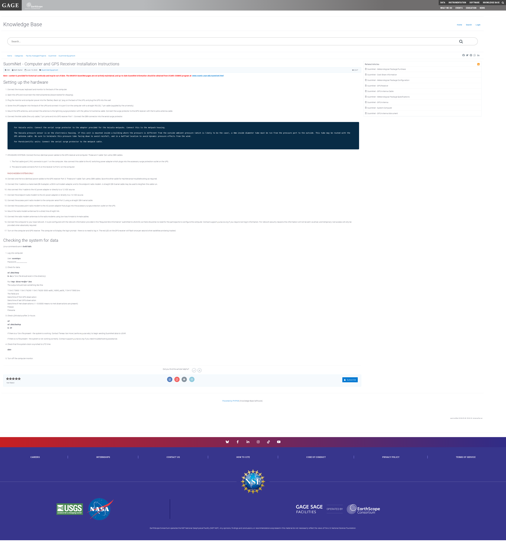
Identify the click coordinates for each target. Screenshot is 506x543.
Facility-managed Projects (36, 56)
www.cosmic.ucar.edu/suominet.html (208, 75)
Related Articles (372, 64)
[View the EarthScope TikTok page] (268, 442)
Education (471, 7)
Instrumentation (457, 2)
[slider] (13, 378)
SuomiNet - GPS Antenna (377, 102)
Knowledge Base (491, 2)
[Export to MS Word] (170, 379)
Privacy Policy (390, 457)
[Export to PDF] (177, 379)
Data (442, 2)
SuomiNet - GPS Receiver (377, 85)
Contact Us (173, 457)
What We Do (446, 7)
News (482, 7)
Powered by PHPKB (230, 401)
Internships (103, 457)
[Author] (13, 70)
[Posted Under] (40, 70)
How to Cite (243, 457)
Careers (35, 457)
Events (459, 7)
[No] (199, 369)
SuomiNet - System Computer (379, 108)
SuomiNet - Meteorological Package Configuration (388, 80)
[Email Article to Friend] (192, 379)
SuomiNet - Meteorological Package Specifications (388, 97)
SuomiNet (52, 56)
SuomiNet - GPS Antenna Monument (382, 113)
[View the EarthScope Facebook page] (238, 442)
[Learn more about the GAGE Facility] (10, 5)
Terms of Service (466, 457)
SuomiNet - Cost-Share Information (382, 74)
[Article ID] (5, 70)
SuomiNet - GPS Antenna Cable (380, 91)
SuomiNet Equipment (67, 56)
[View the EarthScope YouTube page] (279, 442)
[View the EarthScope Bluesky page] (227, 442)
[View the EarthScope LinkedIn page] (248, 442)
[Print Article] (184, 379)
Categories (19, 56)
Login (478, 24)
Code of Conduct (316, 457)
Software (474, 2)
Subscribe (351, 379)
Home (9, 56)
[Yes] (193, 369)
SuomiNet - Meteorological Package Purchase (386, 69)
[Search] (461, 41)
